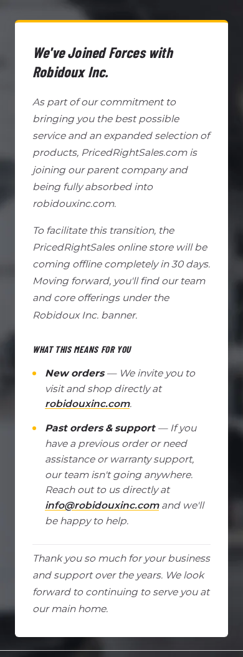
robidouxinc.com (87, 404)
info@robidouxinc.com (102, 505)
